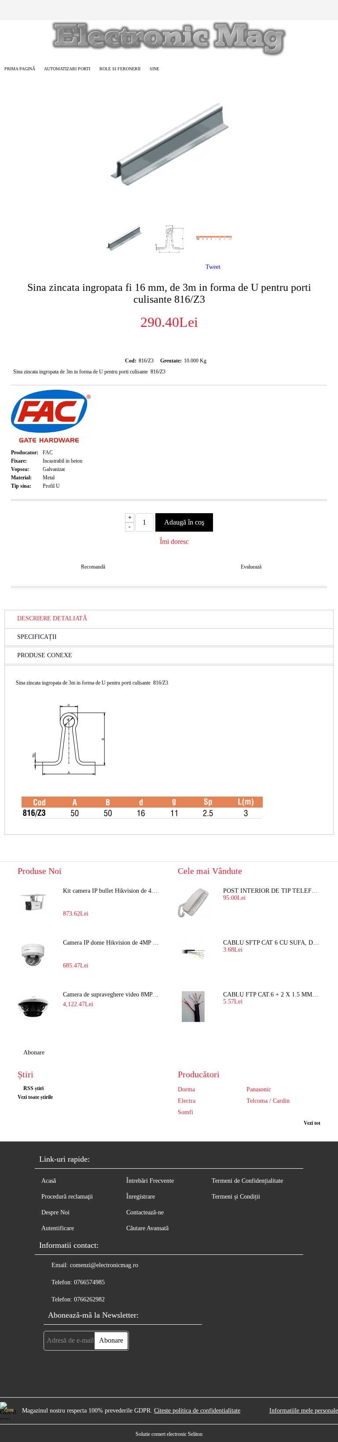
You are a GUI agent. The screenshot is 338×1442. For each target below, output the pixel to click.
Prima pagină (19, 68)
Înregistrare (140, 1196)
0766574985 (89, 1282)
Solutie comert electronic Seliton (169, 1434)
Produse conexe (44, 655)
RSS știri (33, 1088)
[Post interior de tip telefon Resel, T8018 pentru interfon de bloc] (193, 903)
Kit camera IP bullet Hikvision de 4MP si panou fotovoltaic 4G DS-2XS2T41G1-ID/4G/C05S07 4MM (111, 891)
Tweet (213, 267)
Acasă (48, 1181)
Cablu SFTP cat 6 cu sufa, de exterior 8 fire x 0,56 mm (271, 942)
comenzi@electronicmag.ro (104, 1265)
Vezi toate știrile (35, 1097)
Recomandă (93, 567)
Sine (154, 68)
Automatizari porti (67, 68)
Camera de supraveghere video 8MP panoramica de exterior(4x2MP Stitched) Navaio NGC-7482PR (111, 994)
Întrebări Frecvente (150, 1181)
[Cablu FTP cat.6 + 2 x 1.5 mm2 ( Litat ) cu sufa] (193, 1006)
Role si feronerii (119, 68)
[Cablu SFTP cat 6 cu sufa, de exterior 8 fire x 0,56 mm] (193, 954)
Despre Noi (55, 1212)
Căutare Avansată (147, 1228)
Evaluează (251, 567)
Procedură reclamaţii (67, 1196)
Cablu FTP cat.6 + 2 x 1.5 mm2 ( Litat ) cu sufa (271, 994)
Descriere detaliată (52, 618)
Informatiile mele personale (303, 1410)
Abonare (33, 1052)
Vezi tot (312, 1123)
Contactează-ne (145, 1212)
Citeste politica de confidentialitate (197, 1410)
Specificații (37, 637)
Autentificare (57, 1228)
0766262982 (89, 1299)
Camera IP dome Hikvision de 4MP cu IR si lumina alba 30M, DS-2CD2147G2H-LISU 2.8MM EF (111, 942)
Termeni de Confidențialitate (247, 1181)
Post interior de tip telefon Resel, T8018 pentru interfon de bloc (271, 891)
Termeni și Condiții (236, 1196)
